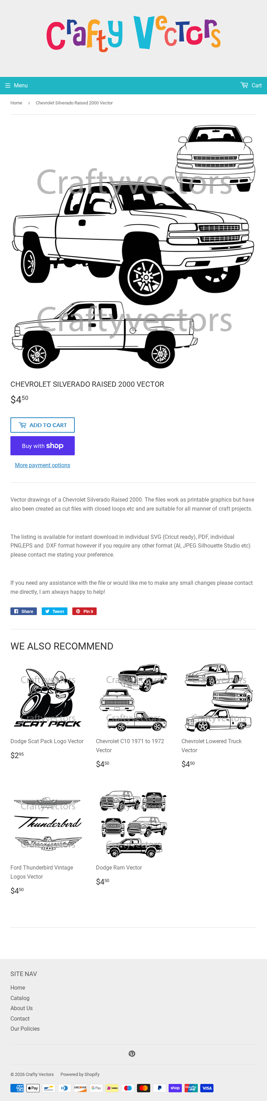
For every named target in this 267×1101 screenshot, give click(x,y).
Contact (20, 1018)
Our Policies (25, 1028)
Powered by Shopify (79, 1074)
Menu (21, 85)
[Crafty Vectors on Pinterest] (132, 1054)
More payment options (42, 465)
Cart (256, 85)
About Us (21, 1008)
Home (16, 102)
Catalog (20, 998)
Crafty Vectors (40, 1074)
